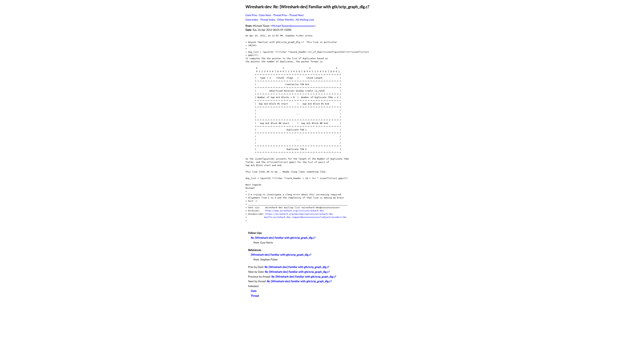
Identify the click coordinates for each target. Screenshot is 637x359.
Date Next (265, 15)
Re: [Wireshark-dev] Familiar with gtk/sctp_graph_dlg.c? (283, 238)
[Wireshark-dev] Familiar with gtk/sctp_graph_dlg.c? (281, 254)
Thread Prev (280, 15)
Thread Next (296, 15)
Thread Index (267, 19)
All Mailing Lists (305, 19)
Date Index (252, 19)
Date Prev (251, 15)
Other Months (285, 19)
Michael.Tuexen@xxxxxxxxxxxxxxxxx (293, 26)
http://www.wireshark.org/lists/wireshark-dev (294, 210)
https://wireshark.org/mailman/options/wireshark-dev (299, 214)
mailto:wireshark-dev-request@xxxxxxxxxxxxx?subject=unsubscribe (305, 217)
